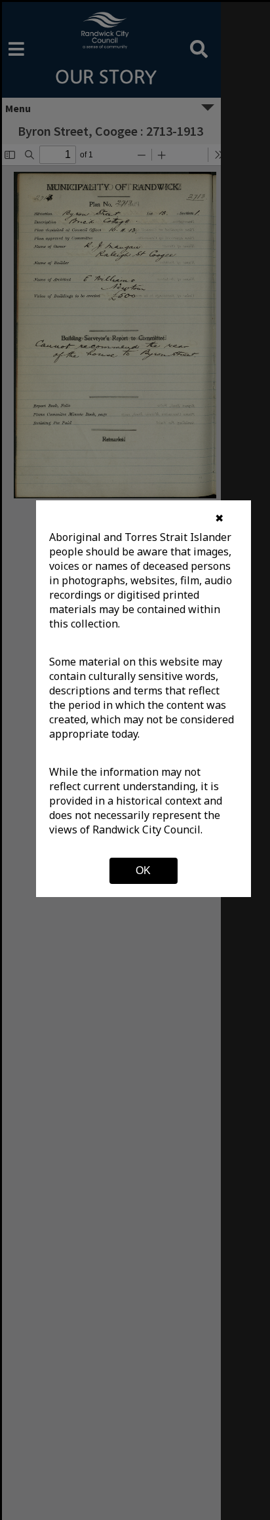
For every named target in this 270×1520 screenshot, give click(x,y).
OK (143, 870)
